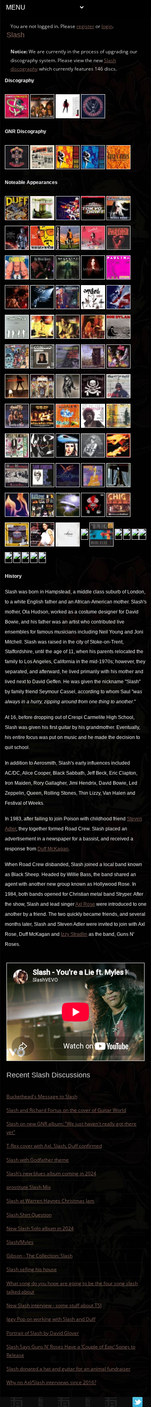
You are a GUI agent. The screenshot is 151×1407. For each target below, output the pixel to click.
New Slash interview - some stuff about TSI (53, 1305)
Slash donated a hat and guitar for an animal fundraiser (68, 1368)
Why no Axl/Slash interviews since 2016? (51, 1382)
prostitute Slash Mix (28, 1187)
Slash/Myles (19, 1242)
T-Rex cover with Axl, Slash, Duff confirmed (54, 1145)
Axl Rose (85, 904)
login (106, 26)
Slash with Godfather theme (37, 1159)
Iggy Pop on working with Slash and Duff (50, 1319)
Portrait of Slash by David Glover (42, 1333)
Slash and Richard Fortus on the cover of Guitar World (66, 1110)
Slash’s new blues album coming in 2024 (51, 1173)
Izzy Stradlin (74, 934)
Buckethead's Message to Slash (41, 1096)
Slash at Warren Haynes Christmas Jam (50, 1200)
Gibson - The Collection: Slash (39, 1255)
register (85, 26)
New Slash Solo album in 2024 (40, 1228)
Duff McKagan (52, 849)
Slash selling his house (31, 1269)
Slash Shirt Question (29, 1214)
